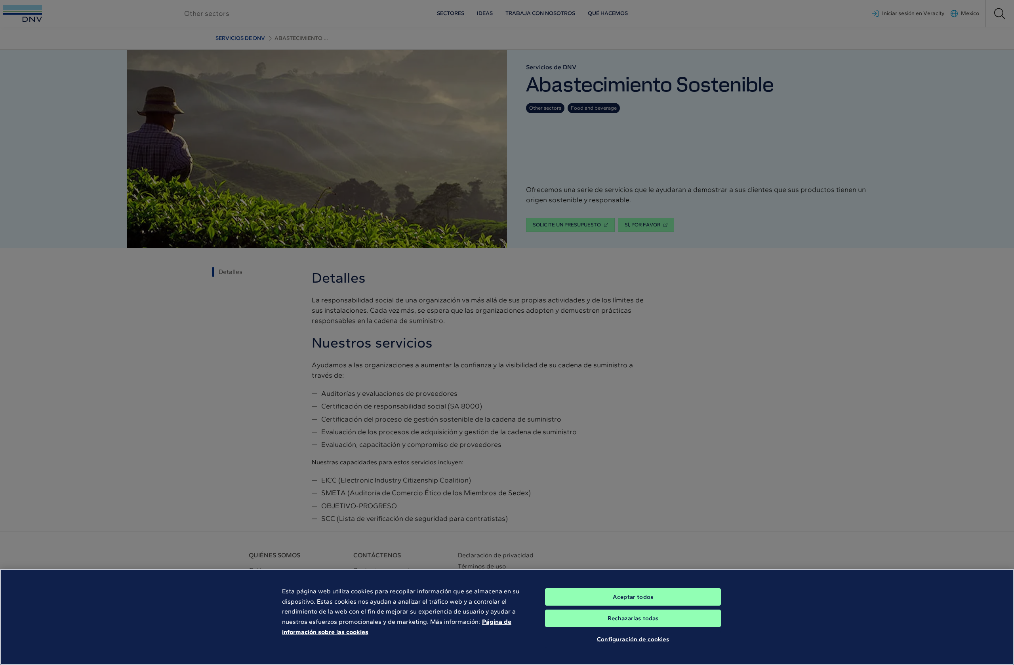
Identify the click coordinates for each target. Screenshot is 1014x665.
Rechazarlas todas (633, 618)
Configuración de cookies (633, 639)
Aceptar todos (633, 596)
